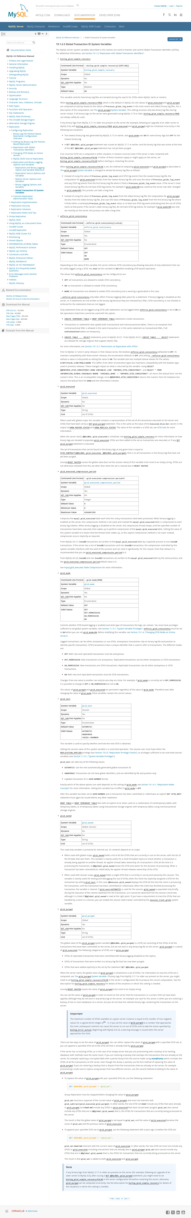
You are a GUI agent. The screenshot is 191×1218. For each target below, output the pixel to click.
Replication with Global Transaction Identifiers (24, 148)
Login (171, 6)
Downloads (62, 15)
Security (13, 88)
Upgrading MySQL (17, 71)
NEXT (126, 1199)
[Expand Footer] (7, 1211)
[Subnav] (8, 64)
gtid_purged (88, 916)
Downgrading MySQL (19, 74)
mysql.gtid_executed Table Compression (83, 567)
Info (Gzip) (10, 322)
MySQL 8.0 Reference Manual (67, 38)
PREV (112, 1199)
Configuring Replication (22, 130)
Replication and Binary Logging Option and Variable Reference (29, 168)
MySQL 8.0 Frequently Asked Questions (22, 269)
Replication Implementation (24, 202)
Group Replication (17, 216)
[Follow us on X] (168, 15)
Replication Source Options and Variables (30, 174)
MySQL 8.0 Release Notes (16, 296)
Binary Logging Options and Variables (28, 185)
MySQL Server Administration (23, 85)
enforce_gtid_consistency (97, 227)
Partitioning (14, 237)
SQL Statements (16, 113)
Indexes (12, 279)
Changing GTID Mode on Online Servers (28, 154)
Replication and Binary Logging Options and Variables (27, 163)
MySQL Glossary (16, 283)
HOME (118, 1199)
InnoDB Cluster (16, 227)
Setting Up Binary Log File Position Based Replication (29, 143)
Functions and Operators (20, 109)
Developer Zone (109, 15)
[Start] (39, 33)
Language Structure (18, 99)
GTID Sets (161, 427)
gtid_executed (89, 393)
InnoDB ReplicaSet (17, 230)
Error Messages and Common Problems (23, 275)
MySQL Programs (17, 81)
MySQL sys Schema (18, 251)
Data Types (14, 106)
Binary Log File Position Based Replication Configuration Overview (27, 136)
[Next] (46, 33)
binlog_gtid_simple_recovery (99, 70)
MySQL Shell (15, 220)
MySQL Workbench (18, 261)
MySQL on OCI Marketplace (22, 265)
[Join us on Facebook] (162, 15)
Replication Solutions (21, 209)
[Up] (42, 33)
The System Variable (110, 110)
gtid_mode (89, 584)
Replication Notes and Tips (23, 213)
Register (179, 6)
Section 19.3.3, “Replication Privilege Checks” (116, 752)
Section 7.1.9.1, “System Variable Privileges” (122, 628)
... (81, 38)
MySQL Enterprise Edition (21, 258)
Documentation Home (21, 50)
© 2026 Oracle (31, 1211)
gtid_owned (87, 823)
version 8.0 (173, 39)
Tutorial (12, 78)
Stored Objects (16, 240)
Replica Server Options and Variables (28, 180)
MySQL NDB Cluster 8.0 (20, 233)
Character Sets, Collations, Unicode (25, 102)
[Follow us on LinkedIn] (174, 15)
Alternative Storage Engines (22, 123)
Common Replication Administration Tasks (23, 197)
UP (122, 1199)
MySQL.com (43, 15)
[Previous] (35, 33)
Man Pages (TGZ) (13, 316)
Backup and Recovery (19, 92)
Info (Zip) (10, 325)
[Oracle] (18, 1211)
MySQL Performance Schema (22, 247)
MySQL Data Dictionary (19, 116)
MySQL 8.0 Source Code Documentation (23, 299)
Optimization (15, 95)
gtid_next (87, 706)
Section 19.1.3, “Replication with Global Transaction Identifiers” (114, 53)
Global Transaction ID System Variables (29, 191)
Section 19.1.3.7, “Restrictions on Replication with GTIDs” (111, 346)
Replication (14, 127)
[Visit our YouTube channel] (180, 15)
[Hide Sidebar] (3, 34)
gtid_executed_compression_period (102, 483)
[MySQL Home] (18, 11)
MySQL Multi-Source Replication (28, 158)
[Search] (33, 42)
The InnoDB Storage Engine (22, 120)
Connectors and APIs (18, 254)
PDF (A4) (9, 313)
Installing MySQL (17, 67)
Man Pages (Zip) (12, 319)
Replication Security (20, 206)
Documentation (84, 15)
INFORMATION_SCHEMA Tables (23, 244)
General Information (18, 64)
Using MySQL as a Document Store (25, 223)
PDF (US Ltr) (11, 310)
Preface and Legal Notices (21, 60)
